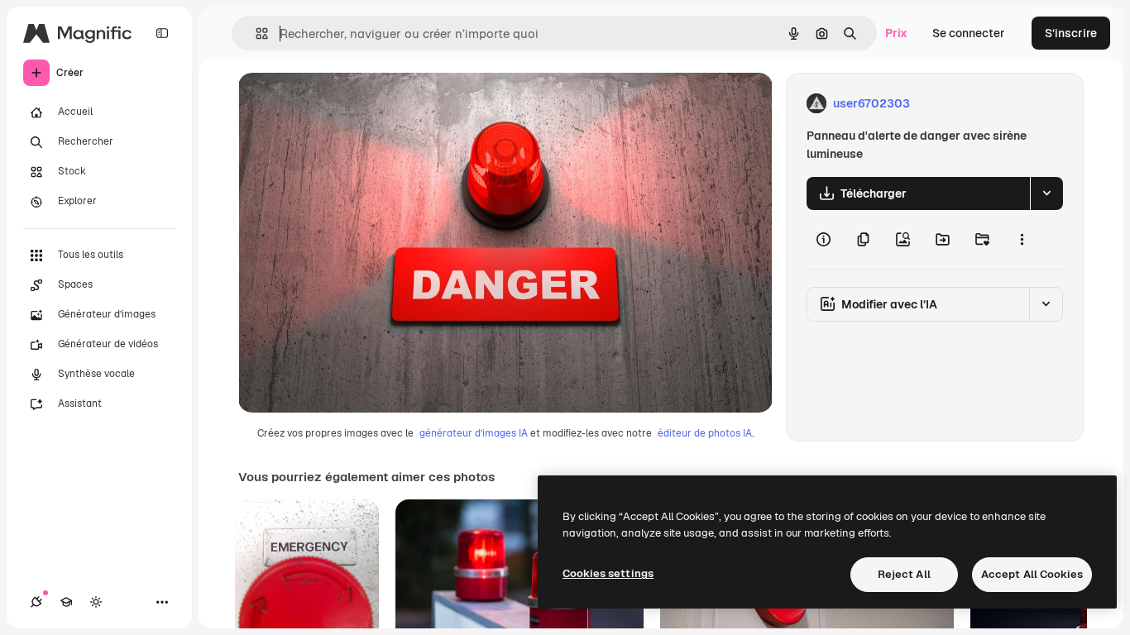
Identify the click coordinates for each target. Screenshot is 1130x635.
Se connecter (968, 33)
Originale (347, 104)
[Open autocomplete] (255, 33)
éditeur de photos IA (705, 433)
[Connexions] (36, 602)
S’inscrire (1071, 33)
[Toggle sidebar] (162, 33)
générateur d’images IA (473, 433)
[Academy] (66, 602)
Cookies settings (608, 573)
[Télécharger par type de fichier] (1046, 193)
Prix (896, 33)
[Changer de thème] (96, 602)
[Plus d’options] (1021, 239)
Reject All (904, 574)
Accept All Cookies (1032, 574)
